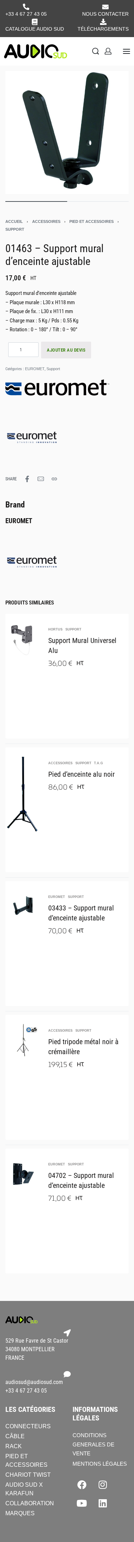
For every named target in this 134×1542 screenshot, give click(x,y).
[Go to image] (36, 201)
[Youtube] (82, 1503)
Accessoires (46, 221)
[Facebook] (82, 1484)
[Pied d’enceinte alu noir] (23, 794)
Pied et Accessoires (91, 221)
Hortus (55, 629)
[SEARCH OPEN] (95, 51)
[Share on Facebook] (27, 479)
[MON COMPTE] (108, 51)
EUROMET (35, 369)
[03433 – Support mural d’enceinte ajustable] (23, 906)
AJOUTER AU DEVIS (66, 350)
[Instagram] (103, 1484)
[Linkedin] (103, 1503)
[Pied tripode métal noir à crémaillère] (23, 1040)
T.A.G (98, 763)
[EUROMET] (32, 434)
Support (14, 229)
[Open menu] (126, 51)
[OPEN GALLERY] (67, 132)
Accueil (14, 221)
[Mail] (41, 479)
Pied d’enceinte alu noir (81, 774)
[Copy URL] (54, 479)
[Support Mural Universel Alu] (23, 639)
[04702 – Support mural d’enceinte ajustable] (23, 1173)
